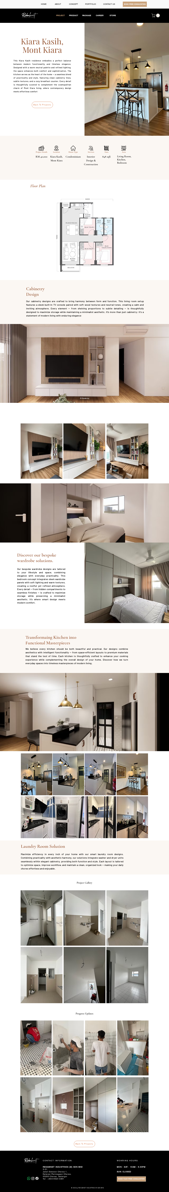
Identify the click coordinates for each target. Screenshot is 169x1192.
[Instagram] (33, 1178)
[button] (156, 15)
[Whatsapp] (29, 1178)
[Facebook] (37, 1178)
